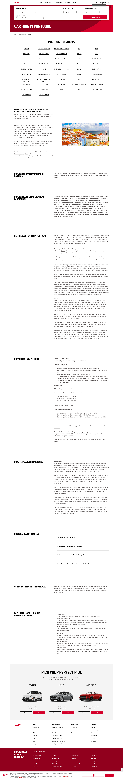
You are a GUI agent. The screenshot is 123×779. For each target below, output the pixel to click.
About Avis (93, 727)
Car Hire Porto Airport (87, 175)
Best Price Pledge (95, 730)
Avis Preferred (67, 2)
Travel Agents (74, 727)
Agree (109, 775)
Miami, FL (93, 764)
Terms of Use (21, 777)
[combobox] (39, 12)
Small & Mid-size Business (77, 730)
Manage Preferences (88, 775)
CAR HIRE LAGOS (92, 206)
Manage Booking (48, 2)
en (96, 2)
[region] (61, 775)
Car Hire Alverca (88, 196)
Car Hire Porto (79, 210)
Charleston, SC (55, 758)
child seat (57, 428)
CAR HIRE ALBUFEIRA (61, 196)
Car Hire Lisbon (64, 208)
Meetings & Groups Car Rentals (59, 744)
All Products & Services (57, 727)
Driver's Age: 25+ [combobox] (19, 17)
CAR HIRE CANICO (66, 200)
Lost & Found (94, 735)
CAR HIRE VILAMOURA (97, 214)
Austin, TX (35, 764)
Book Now (39, 712)
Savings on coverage (63, 618)
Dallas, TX (74, 758)
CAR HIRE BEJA (94, 198)
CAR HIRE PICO (75, 208)
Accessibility (93, 744)
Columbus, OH (75, 755)
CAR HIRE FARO (76, 204)
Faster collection (62, 641)
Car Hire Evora (65, 204)
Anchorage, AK (36, 758)
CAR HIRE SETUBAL (71, 214)
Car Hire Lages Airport (89, 173)
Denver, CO (74, 761)
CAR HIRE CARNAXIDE (80, 200)
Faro (29, 133)
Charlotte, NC (55, 761)
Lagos (75, 479)
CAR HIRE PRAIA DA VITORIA (94, 210)
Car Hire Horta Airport (75, 173)
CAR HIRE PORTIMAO (67, 210)
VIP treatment (61, 647)
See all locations (67, 216)
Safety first (60, 633)
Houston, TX (94, 755)
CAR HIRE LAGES (80, 206)
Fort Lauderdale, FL (76, 764)
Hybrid (34, 738)
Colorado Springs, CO (57, 766)
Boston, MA (35, 766)
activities (69, 243)
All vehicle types (36, 727)
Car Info (26, 712)
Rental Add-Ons (55, 732)
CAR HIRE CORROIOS (80, 202)
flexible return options (21, 154)
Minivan (34, 732)
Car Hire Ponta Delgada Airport (69, 175)
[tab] (36, 751)
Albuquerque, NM (37, 755)
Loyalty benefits (62, 626)
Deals (74, 2)
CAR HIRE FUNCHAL (88, 204)
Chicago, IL (54, 764)
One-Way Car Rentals (57, 738)
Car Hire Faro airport (60, 173)
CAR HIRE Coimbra (67, 202)
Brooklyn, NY (55, 755)
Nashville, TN (94, 766)
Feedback (93, 738)
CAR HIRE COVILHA (94, 202)
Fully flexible (61, 614)
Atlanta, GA (35, 761)
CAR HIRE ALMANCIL (75, 196)
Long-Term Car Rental (57, 735)
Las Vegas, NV (94, 758)
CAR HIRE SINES (83, 214)
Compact (35, 735)
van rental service (79, 586)
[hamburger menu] (108, 2)
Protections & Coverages (57, 730)
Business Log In (75, 732)
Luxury (34, 744)
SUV (34, 730)
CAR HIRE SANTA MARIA (74, 212)
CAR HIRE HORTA (68, 206)
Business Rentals (58, 2)
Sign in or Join (102, 2)
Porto (23, 133)
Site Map (93, 732)
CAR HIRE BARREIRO (81, 198)
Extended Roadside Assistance (59, 741)
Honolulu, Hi (74, 766)
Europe (84, 332)
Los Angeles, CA (94, 761)
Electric (34, 741)
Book (41, 2)
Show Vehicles (95, 17)
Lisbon (38, 131)
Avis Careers (93, 741)
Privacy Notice (65, 776)
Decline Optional (99, 775)
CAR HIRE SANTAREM (90, 212)
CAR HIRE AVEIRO (67, 198)
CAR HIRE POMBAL (87, 208)
